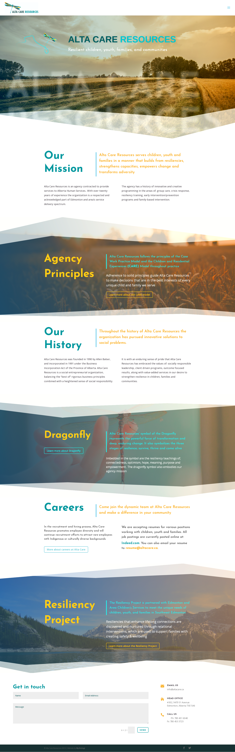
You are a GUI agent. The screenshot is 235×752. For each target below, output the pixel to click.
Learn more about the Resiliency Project (133, 646)
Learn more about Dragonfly (64, 450)
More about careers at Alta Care (66, 549)
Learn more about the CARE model (129, 294)
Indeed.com (130, 543)
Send (143, 729)
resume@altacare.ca (142, 548)
